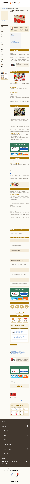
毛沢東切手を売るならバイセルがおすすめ (14, 41)
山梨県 (21, 332)
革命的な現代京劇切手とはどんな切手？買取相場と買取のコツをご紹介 (17, 353)
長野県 (22, 332)
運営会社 (4, 435)
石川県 (18, 332)
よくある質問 (5, 430)
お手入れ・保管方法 (2, 29)
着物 (2, 42)
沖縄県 (14, 341)
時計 (2, 56)
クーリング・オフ (6, 449)
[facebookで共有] (19, 386)
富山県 (16, 332)
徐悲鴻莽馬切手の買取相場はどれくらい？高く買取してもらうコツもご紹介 (17, 351)
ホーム (3, 421)
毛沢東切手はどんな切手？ (13, 35)
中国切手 (13, 382)
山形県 (21, 331)
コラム (15, 13)
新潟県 (14, 332)
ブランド (2, 49)
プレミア (10, 382)
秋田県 (19, 331)
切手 (15, 382)
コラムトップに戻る (20, 400)
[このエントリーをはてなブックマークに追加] (21, 386)
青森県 (14, 331)
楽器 (2, 64)
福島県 (22, 331)
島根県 (16, 337)
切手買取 (13, 13)
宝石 (2, 54)
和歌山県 (20, 336)
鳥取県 (14, 337)
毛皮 (2, 47)
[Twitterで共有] (17, 386)
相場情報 (2, 31)
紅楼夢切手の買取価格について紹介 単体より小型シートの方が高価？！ (17, 350)
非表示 (12, 34)
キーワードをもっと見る (3, 20)
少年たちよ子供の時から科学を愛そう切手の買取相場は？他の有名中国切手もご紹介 (18, 352)
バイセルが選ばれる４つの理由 (14, 43)
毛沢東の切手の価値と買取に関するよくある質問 (15, 42)
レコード (2, 66)
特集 (1, 36)
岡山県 (18, 337)
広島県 (19, 337)
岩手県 (16, 331)
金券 (2, 59)
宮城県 (18, 331)
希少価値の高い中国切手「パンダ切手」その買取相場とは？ (16, 349)
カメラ (2, 61)
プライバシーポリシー (8, 444)
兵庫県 (23, 336)
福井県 (19, 332)
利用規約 (4, 440)
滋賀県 (16, 336)
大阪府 (14, 336)
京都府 (18, 336)
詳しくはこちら (19, 312)
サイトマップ (5, 453)
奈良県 (21, 336)
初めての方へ (5, 426)
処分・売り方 (2, 26)
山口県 (21, 337)
